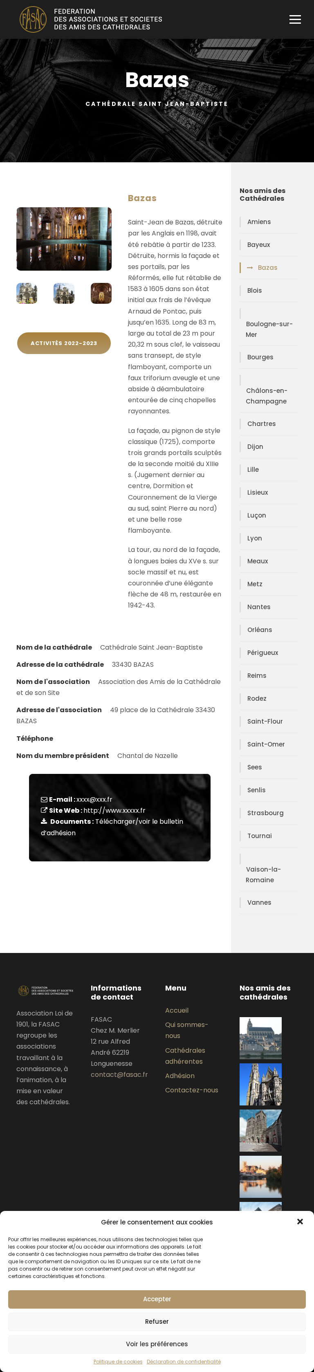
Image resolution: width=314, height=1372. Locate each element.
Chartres (261, 423)
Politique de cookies (118, 1361)
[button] (301, 1222)
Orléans (259, 629)
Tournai (259, 836)
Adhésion (180, 1076)
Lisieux (257, 492)
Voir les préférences (157, 1344)
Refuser (157, 1321)
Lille (253, 469)
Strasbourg (265, 813)
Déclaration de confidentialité (184, 1361)
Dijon (255, 446)
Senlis (256, 790)
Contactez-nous (191, 1090)
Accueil (176, 1010)
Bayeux (258, 244)
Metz (254, 584)
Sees (254, 767)
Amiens (259, 221)
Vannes (259, 902)
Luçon (256, 515)
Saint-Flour (265, 721)
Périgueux (262, 652)
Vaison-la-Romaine (263, 874)
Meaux (257, 561)
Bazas (268, 267)
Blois (254, 290)
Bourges (260, 357)
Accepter (157, 1299)
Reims (257, 675)
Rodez (257, 698)
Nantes (259, 607)
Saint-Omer (266, 744)
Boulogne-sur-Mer (269, 329)
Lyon (254, 538)
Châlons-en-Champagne (266, 396)
